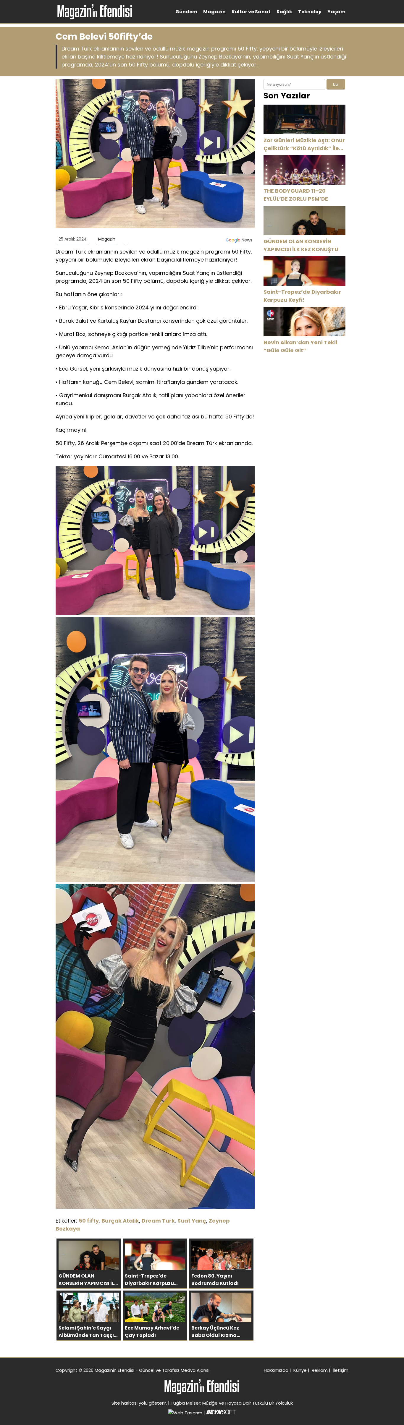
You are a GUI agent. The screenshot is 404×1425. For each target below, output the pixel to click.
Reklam (320, 1370)
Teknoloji (309, 11)
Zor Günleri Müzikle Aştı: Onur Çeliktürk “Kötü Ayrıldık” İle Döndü (304, 144)
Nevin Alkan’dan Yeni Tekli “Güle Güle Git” (300, 346)
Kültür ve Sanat (251, 11)
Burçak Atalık (120, 1220)
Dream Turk (158, 1220)
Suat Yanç (191, 1220)
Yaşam (336, 11)
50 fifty (89, 1220)
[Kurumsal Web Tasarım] (221, 1413)
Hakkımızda (276, 1370)
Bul (336, 84)
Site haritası (124, 1403)
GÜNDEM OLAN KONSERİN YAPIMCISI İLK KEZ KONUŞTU (301, 245)
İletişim (340, 1370)
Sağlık (284, 11)
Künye (300, 1370)
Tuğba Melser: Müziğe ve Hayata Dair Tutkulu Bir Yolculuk (232, 1403)
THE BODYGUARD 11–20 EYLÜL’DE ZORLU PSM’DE (296, 194)
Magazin (214, 11)
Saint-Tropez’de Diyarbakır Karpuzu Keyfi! (302, 295)
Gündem (186, 11)
